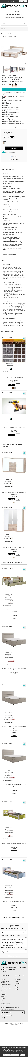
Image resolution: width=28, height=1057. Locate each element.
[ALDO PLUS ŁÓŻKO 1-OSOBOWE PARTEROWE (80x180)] (24, 802)
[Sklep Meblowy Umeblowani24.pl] (14, 6)
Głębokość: (10, 100)
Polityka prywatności (6, 988)
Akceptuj (6, 1055)
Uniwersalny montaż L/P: (8, 118)
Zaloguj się (9, 1)
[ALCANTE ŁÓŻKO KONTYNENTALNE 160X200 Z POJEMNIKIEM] (24, 685)
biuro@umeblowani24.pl (9, 969)
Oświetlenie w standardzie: (9, 112)
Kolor (4, 141)
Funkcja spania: (6, 114)
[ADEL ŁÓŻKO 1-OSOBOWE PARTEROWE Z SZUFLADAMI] (24, 569)
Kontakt (3, 998)
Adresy (17, 985)
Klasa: (4, 105)
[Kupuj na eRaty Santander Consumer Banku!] (14, 156)
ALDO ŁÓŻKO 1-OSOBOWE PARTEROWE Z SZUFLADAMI (14, 902)
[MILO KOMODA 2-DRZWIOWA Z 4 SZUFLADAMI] (24, 453)
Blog (2, 1000)
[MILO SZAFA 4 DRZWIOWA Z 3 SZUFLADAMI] (24, 508)
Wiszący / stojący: (7, 119)
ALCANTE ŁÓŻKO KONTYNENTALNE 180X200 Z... (14, 785)
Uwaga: (4, 123)
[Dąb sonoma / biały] (4, 143)
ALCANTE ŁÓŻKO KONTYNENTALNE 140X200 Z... (14, 669)
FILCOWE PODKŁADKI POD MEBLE (14, 377)
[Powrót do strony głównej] (1, 33)
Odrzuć (22, 1055)
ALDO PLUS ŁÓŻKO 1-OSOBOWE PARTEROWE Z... (14, 843)
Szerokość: (9, 92)
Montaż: (4, 121)
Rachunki (17, 983)
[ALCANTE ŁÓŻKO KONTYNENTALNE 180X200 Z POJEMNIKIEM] (24, 744)
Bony (16, 989)
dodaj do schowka (10, 152)
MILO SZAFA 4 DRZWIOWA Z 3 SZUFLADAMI (14, 547)
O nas (2, 986)
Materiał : (4, 107)
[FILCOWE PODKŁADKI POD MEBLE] (24, 338)
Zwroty (17, 981)
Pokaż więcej (14, 127)
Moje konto (19, 975)
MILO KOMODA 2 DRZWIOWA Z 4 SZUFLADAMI (14, 492)
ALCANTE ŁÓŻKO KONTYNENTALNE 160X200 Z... (14, 727)
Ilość (8, 137)
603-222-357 (6, 971)
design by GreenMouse (14, 1024)
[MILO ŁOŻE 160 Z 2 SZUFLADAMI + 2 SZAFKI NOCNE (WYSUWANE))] (7, 69)
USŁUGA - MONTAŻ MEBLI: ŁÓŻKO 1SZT (14, 428)
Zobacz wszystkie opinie (14, 956)
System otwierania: (7, 109)
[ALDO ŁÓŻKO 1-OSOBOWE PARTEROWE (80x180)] (24, 860)
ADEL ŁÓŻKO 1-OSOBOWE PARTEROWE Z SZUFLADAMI (14, 610)
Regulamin (3, 991)
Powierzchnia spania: (8, 116)
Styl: (3, 103)
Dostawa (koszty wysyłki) (5, 981)
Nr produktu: (15, 81)
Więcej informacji (14, 1055)
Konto (16, 987)
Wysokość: (9, 96)
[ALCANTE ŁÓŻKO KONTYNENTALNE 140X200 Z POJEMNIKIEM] (24, 627)
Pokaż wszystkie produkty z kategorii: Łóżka (13, 917)
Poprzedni (2, 69)
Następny (26, 69)
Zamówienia (18, 979)
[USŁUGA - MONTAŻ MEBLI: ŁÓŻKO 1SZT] (24, 393)
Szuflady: (4, 111)
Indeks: (4, 81)
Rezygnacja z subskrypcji (7, 1015)
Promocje (3, 979)
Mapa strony (4, 996)
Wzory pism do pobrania (4, 993)
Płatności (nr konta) (6, 984)
